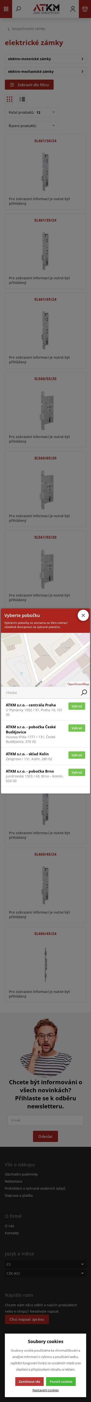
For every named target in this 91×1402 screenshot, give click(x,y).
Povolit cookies (61, 1381)
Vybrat (77, 706)
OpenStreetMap (78, 684)
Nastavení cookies (46, 1390)
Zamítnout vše (29, 1381)
